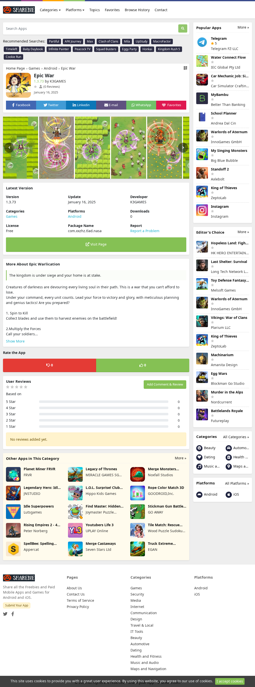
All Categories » (236, 436)
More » (180, 458)
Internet (137, 606)
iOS (235, 494)
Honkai (147, 49)
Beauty (209, 447)
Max (90, 41)
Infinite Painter (59, 49)
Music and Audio (211, 466)
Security (137, 594)
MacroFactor (162, 41)
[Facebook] (11, 612)
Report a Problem (144, 230)
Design (136, 619)
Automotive (240, 447)
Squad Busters (106, 49)
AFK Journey (73, 41)
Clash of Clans (108, 41)
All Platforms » (237, 483)
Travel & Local (141, 625)
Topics (94, 9)
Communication (143, 612)
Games (34, 68)
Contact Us (76, 594)
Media (135, 600)
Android (50, 68)
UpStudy (141, 41)
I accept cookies (230, 681)
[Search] (182, 28)
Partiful (54, 41)
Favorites (112, 9)
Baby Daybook (33, 49)
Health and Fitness (240, 457)
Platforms (74, 9)
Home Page (15, 68)
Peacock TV (82, 49)
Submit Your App (16, 605)
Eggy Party (129, 49)
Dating (209, 457)
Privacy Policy (78, 606)
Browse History (137, 9)
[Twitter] (5, 612)
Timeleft (11, 49)
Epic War (68, 68)
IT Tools (136, 631)
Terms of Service (80, 600)
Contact (161, 9)
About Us (74, 588)
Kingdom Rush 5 (169, 49)
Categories (49, 9)
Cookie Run (13, 57)
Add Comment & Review (165, 384)
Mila (127, 41)
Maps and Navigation (240, 466)
